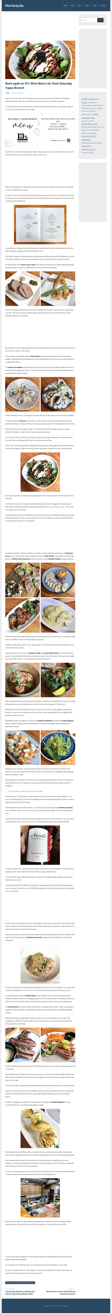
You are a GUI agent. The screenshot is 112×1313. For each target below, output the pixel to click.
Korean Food (86, 127)
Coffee (84, 102)
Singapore (21, 1282)
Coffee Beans (92, 102)
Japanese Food (88, 117)
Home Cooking (87, 114)
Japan (95, 114)
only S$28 (66, 819)
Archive (103, 5)
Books (65, 5)
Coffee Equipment (87, 105)
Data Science (98, 105)
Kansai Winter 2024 (90, 123)
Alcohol (85, 99)
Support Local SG (88, 149)
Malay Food (100, 127)
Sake (83, 133)
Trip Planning (86, 152)
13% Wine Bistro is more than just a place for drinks (25, 791)
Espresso (84, 111)
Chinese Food (93, 99)
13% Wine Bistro (11, 1282)
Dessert (99, 108)
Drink (79, 5)
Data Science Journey (89, 108)
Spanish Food (30, 1282)
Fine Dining (91, 111)
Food (71, 5)
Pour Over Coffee (93, 130)
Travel (87, 5)
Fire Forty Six (14, 5)
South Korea (86, 146)
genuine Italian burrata (56, 507)
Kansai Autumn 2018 (88, 121)
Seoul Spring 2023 (88, 136)
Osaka (84, 130)
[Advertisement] (40, 27)
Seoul (94, 133)
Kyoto (94, 127)
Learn (95, 5)
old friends (9, 109)
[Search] (100, 20)
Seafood (89, 133)
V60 (91, 152)
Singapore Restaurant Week (92, 143)
